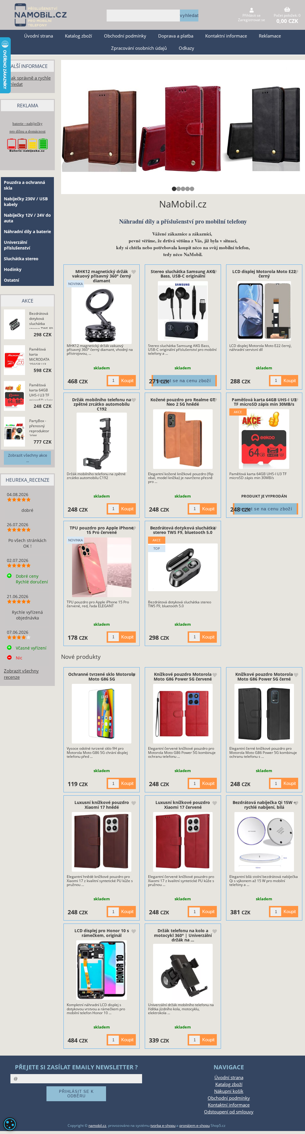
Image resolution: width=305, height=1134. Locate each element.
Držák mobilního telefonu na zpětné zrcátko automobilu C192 (101, 404)
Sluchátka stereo (21, 258)
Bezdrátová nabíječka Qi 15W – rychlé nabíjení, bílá (264, 805)
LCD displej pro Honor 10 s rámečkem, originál (101, 933)
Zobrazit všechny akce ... (27, 458)
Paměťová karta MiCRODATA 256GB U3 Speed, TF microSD (39, 356)
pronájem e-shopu (194, 1125)
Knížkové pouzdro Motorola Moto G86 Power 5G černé (264, 676)
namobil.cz (97, 1125)
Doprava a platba (175, 36)
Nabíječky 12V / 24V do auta (27, 218)
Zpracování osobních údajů (139, 48)
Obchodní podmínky (125, 36)
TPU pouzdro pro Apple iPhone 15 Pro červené (101, 530)
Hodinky (12, 269)
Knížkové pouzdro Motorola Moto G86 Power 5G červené (183, 676)
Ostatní (11, 280)
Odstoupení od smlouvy (228, 1112)
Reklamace (270, 36)
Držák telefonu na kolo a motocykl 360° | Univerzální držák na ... (183, 935)
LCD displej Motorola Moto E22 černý (264, 274)
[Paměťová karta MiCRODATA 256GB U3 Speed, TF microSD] (14, 360)
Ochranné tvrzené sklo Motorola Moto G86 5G (101, 676)
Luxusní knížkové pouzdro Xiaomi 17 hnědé (101, 805)
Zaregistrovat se (251, 19)
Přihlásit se (251, 15)
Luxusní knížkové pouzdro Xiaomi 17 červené (182, 805)
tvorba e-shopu (162, 1125)
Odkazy (186, 48)
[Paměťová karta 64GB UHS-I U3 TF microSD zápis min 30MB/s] (264, 439)
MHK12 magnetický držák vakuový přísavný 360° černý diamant (101, 276)
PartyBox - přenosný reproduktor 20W (39, 427)
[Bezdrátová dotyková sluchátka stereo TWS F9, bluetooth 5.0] (183, 567)
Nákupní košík (228, 1091)
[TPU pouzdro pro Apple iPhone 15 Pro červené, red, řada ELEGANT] (101, 567)
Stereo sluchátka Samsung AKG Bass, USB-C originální (183, 274)
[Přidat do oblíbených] (133, 272)
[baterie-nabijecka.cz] (27, 156)
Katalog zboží (78, 36)
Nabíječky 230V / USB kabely (26, 201)
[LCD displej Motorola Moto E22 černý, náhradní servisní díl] (264, 311)
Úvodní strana (38, 36)
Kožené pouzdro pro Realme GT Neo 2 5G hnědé (182, 402)
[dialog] (10, 1124)
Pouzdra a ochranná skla (24, 185)
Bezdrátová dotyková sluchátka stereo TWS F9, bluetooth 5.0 (182, 530)
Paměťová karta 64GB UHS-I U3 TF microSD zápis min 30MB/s (264, 402)
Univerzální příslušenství (17, 245)
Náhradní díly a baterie (27, 231)
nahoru (296, 1125)
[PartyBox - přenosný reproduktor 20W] (14, 432)
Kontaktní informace (226, 36)
